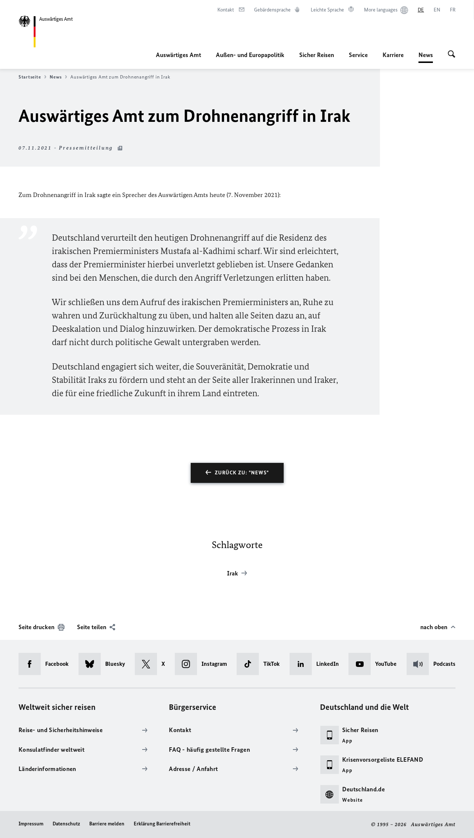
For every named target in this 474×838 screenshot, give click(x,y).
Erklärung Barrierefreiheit (162, 824)
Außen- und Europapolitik (250, 55)
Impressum (31, 824)
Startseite (30, 77)
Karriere (393, 55)
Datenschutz (66, 824)
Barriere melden (106, 824)
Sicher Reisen (316, 55)
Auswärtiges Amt (178, 55)
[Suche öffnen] (451, 55)
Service (358, 55)
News (425, 57)
